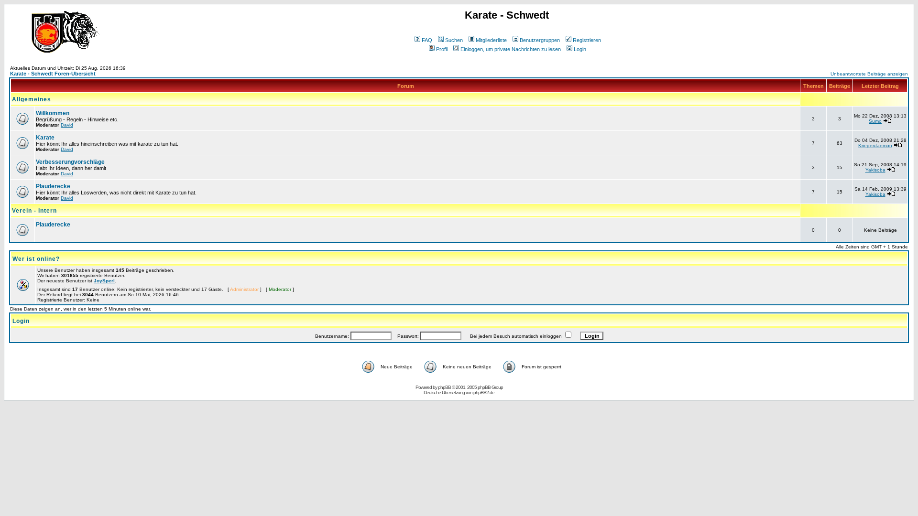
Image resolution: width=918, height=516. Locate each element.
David (67, 125)
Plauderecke (53, 186)
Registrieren (587, 40)
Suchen (454, 40)
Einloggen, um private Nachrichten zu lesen (510, 49)
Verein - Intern (34, 210)
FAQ (427, 40)
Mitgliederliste (491, 40)
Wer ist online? (36, 259)
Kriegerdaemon (875, 145)
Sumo (875, 121)
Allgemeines (31, 99)
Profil (442, 49)
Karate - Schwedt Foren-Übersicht (53, 73)
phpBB (444, 387)
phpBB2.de (483, 392)
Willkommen (52, 113)
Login (580, 49)
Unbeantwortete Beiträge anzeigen (869, 73)
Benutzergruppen (540, 40)
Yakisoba (875, 169)
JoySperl (104, 280)
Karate (45, 137)
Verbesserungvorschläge (70, 162)
